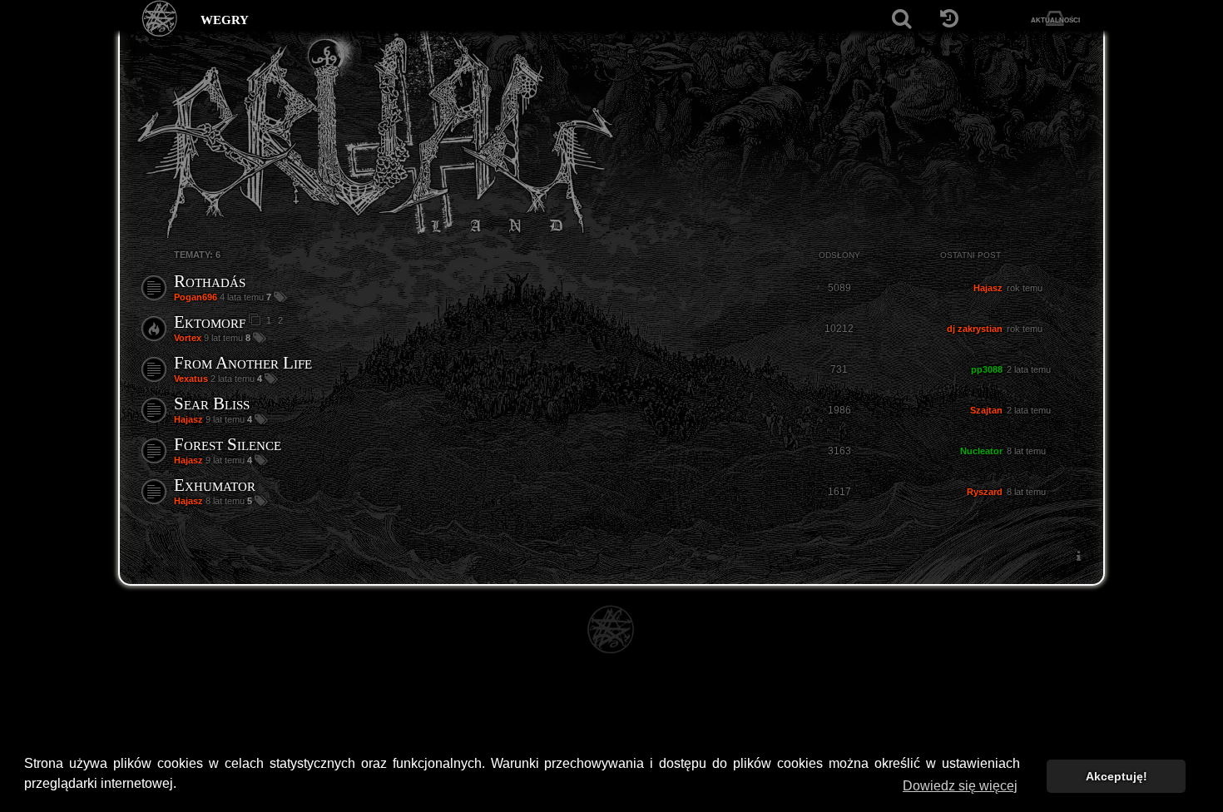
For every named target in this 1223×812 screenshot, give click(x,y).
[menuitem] (1078, 556)
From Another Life (243, 363)
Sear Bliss (212, 403)
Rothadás (209, 281)
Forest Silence (227, 444)
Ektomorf (209, 322)
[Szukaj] (901, 18)
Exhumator (214, 485)
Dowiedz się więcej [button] (960, 786)
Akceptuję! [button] (1116, 776)
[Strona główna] (160, 18)
